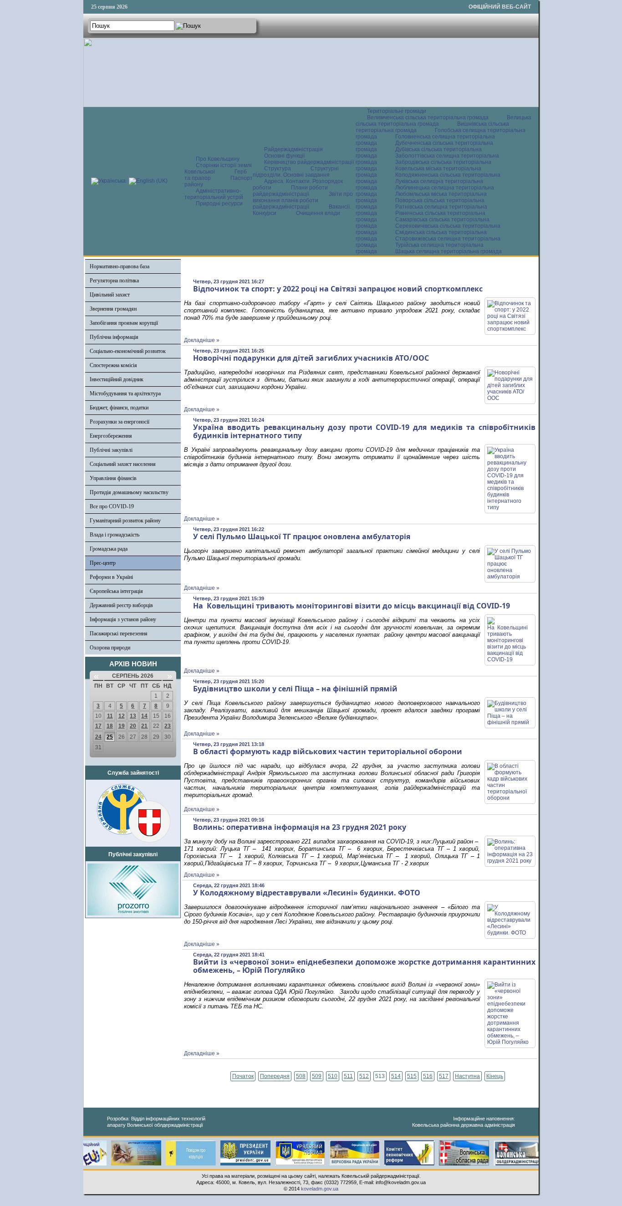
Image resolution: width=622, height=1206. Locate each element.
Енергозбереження (111, 436)
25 (110, 737)
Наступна (467, 1076)
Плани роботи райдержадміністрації (290, 190)
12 (121, 716)
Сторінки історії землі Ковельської (218, 168)
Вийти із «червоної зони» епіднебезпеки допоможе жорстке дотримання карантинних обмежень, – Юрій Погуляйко (364, 966)
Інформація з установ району (123, 619)
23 (167, 726)
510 (332, 1076)
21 (144, 726)
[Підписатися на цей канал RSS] (528, 269)
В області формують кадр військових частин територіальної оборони (327, 751)
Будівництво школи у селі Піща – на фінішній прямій (295, 689)
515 (412, 1076)
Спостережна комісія (113, 365)
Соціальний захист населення (123, 464)
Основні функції (284, 156)
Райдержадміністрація (293, 149)
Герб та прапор (215, 175)
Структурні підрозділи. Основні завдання (296, 171)
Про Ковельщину (218, 159)
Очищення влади (318, 213)
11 (110, 716)
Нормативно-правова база (119, 266)
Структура (277, 168)
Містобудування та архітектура (125, 393)
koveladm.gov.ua (319, 1188)
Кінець (494, 1076)
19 (121, 726)
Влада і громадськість (114, 534)
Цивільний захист (110, 294)
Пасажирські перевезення (119, 633)
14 (144, 716)
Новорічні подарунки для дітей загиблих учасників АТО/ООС (312, 358)
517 (444, 1076)
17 (98, 726)
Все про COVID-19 (112, 506)
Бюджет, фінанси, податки (119, 407)
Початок (243, 1076)
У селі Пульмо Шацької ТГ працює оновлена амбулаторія (301, 536)
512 (364, 1076)
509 (316, 1076)
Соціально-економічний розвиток (128, 351)
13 (133, 716)
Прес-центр (103, 563)
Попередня (275, 1076)
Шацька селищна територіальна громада (448, 251)
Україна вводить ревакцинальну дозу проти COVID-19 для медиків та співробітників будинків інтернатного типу (364, 431)
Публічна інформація (114, 337)
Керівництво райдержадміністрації (309, 162)
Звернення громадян (113, 309)
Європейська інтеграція (116, 591)
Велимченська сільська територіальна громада (428, 117)
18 (110, 726)
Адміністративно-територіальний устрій (213, 194)
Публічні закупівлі (111, 450)
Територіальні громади (396, 111)
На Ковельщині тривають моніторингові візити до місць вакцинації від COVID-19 (352, 606)
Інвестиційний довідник (116, 379)
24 (98, 737)
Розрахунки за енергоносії (119, 422)
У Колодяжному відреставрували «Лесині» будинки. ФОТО (306, 893)
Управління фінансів (113, 478)
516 (428, 1076)
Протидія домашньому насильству (129, 492)
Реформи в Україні (111, 577)
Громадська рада (108, 549)
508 (301, 1076)
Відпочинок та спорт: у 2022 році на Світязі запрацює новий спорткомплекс (338, 289)
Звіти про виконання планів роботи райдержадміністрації (303, 200)
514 (396, 1076)
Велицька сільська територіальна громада (443, 120)
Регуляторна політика (114, 280)
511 (348, 1076)
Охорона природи (110, 647)
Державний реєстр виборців (121, 605)
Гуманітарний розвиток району (125, 520)
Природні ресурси (219, 203)
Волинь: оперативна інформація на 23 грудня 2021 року (299, 827)
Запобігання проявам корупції (124, 323)
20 (133, 726)
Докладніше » (201, 340)
